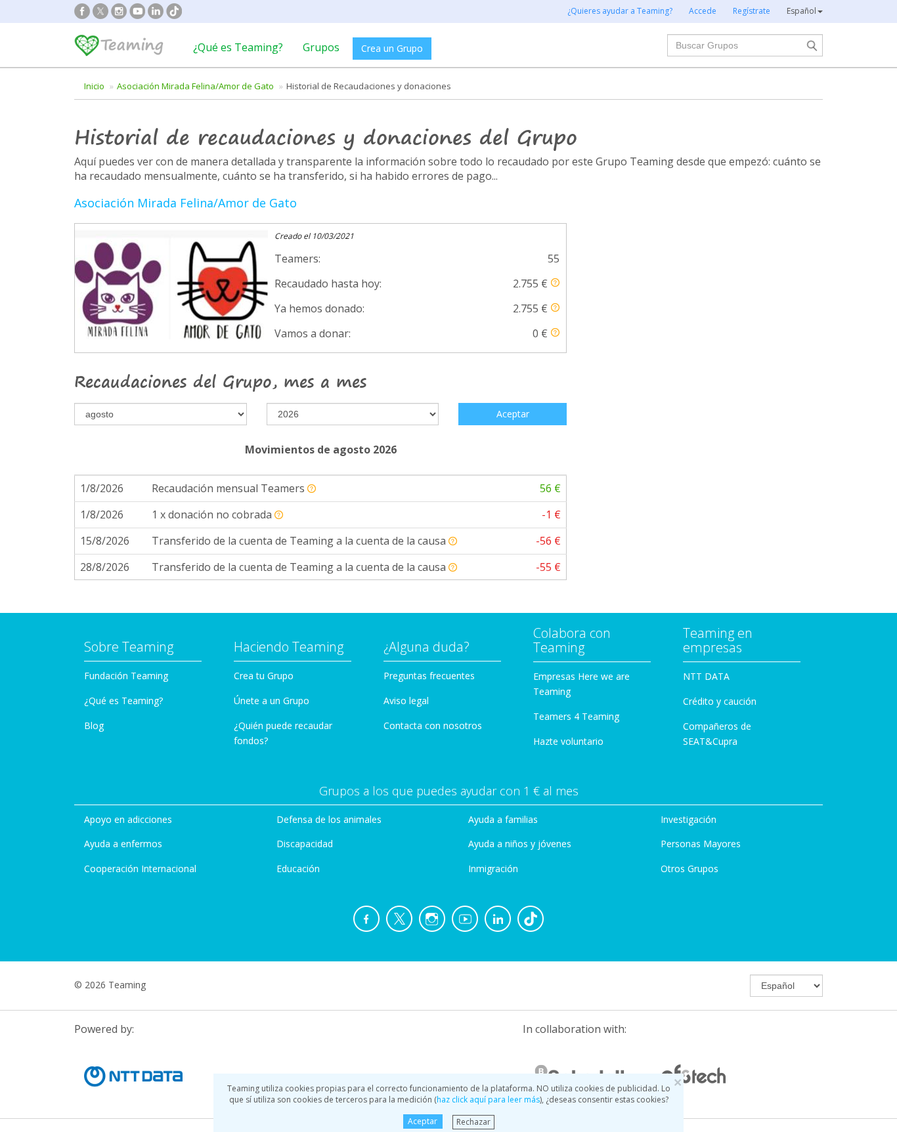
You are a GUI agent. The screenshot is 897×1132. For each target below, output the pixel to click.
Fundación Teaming (126, 675)
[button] (555, 282)
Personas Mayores (701, 843)
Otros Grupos (689, 868)
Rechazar (473, 1121)
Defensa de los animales (329, 819)
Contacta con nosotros (432, 725)
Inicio (94, 86)
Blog (94, 725)
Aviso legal (406, 700)
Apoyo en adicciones (128, 819)
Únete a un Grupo (271, 700)
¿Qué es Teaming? (238, 47)
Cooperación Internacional (140, 868)
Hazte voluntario (568, 741)
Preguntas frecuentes (429, 675)
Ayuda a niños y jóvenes (519, 843)
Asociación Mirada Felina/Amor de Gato (195, 86)
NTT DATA (706, 676)
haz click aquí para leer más (488, 1099)
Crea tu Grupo (264, 675)
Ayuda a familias (503, 819)
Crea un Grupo (392, 48)
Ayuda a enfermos (123, 843)
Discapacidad (304, 843)
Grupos (321, 47)
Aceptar (422, 1121)
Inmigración (493, 868)
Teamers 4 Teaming (576, 716)
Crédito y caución (719, 701)
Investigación (688, 819)
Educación (298, 868)
